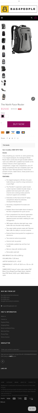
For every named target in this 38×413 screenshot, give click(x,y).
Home (2, 382)
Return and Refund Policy (7, 328)
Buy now (18, 124)
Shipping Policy (5, 325)
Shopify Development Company (20, 395)
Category (9, 382)
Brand (16, 382)
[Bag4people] (19, 9)
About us (3, 316)
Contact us (4, 319)
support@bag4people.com (10, 306)
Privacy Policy (4, 334)
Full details (6, 145)
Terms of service (5, 337)
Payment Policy (5, 322)
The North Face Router (12, 104)
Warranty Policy (5, 331)
